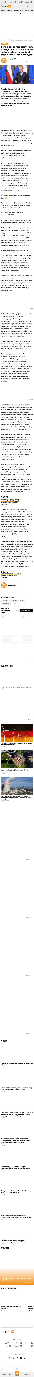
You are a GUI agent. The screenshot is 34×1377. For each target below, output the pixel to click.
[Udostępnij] (31, 1368)
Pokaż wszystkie (16, 603)
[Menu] (32, 6)
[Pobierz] (26, 62)
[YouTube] (20, 1358)
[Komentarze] (17, 1369)
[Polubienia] (2, 1369)
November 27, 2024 (7, 215)
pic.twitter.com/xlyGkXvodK (10, 208)
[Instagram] (24, 1358)
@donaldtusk (13, 195)
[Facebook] (9, 1358)
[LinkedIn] (17, 1358)
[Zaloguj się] (28, 6)
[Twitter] (13, 1358)
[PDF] (22, 591)
